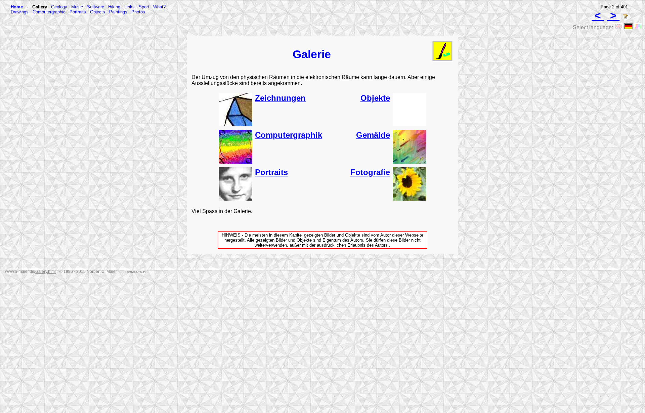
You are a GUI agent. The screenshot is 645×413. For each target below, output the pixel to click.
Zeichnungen (280, 97)
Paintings (118, 11)
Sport (144, 6)
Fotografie (370, 172)
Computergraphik (288, 134)
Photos (138, 11)
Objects (97, 11)
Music (77, 6)
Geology (59, 6)
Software (95, 6)
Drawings (20, 11)
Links (129, 6)
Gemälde (373, 134)
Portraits (78, 11)
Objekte (375, 97)
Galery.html (45, 271)
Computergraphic (49, 11)
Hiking (114, 6)
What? (159, 6)
